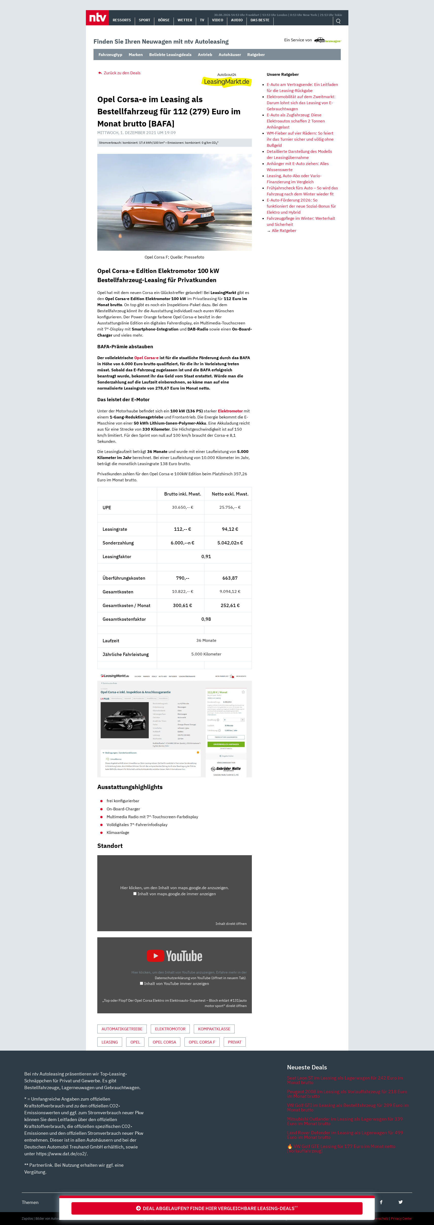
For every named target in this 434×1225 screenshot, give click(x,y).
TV (202, 20)
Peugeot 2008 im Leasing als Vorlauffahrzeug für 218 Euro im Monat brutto (347, 1094)
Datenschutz (379, 1218)
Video (217, 20)
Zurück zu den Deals (122, 72)
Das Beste (260, 20)
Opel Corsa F (202, 1042)
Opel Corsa (164, 1042)
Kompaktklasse (214, 1028)
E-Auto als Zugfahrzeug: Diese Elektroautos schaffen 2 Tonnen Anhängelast (296, 121)
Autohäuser (230, 54)
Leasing (110, 1042)
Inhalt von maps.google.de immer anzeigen (177, 893)
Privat (234, 1042)
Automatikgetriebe (122, 1028)
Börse (164, 20)
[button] (97, 17)
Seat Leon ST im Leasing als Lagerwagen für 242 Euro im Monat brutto (345, 1080)
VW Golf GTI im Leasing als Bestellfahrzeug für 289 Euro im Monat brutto (348, 1107)
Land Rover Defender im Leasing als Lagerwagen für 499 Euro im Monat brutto (345, 1135)
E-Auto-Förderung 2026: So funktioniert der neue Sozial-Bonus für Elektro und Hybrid (301, 206)
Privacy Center (401, 1218)
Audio (237, 20)
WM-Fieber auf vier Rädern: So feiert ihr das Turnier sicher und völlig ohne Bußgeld (300, 139)
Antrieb (205, 54)
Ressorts (122, 20)
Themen (30, 1202)
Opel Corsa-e (146, 357)
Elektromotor (170, 1028)
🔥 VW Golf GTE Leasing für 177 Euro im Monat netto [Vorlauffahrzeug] (341, 1148)
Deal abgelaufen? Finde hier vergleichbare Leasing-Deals (219, 1208)
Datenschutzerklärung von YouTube (200, 977)
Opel (135, 1042)
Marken (136, 54)
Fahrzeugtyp (110, 54)
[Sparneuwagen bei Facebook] (381, 1202)
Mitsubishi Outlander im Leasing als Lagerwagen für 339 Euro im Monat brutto (345, 1121)
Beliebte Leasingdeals (170, 54)
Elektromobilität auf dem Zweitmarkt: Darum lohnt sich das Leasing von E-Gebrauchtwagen (301, 102)
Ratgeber (256, 54)
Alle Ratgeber (284, 230)
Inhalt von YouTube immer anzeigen (176, 983)
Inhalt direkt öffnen (231, 923)
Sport (144, 20)
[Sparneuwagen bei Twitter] (401, 1202)
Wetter (185, 20)
